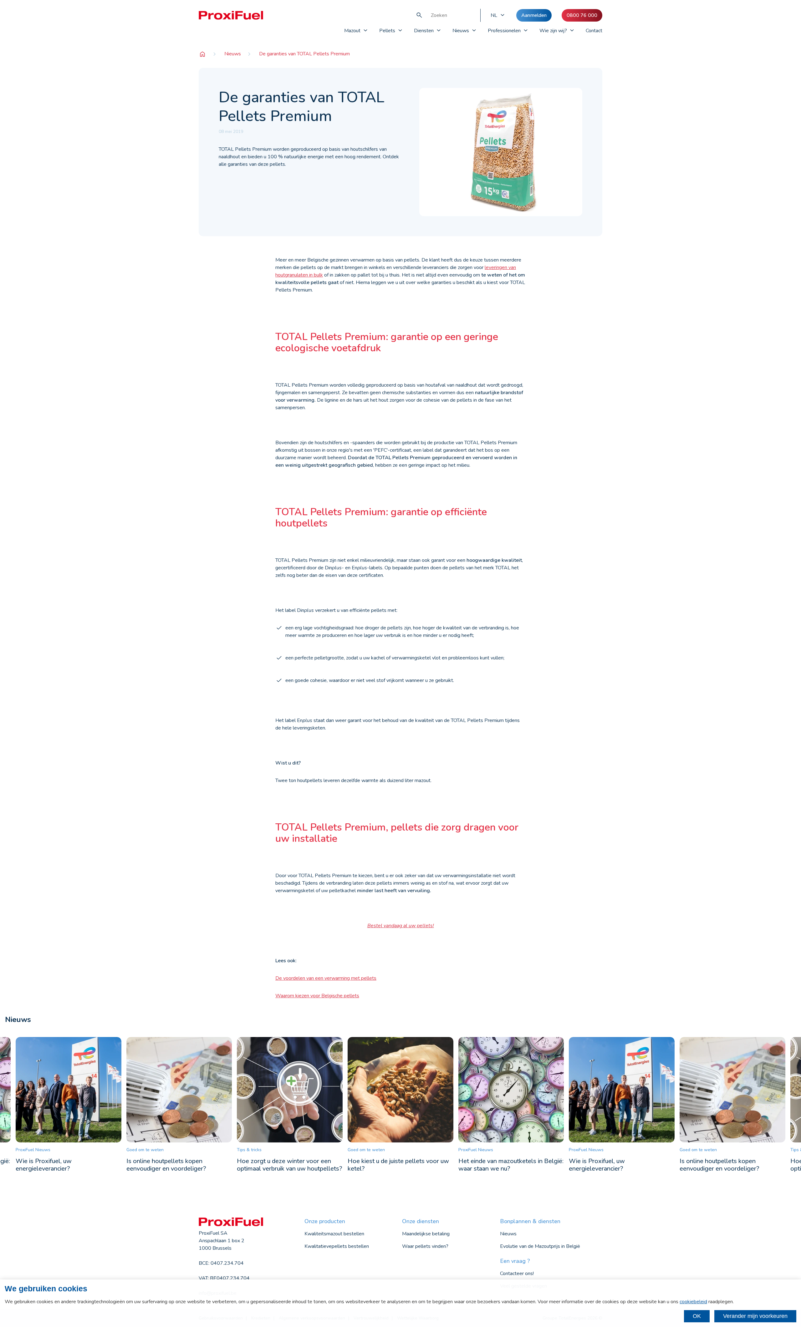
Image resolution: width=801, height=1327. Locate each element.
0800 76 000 (582, 15)
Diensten (424, 30)
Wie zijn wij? (553, 30)
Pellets (387, 30)
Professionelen (504, 30)
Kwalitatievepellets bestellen (336, 1246)
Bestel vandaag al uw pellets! (400, 925)
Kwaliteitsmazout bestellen (334, 1233)
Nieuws (460, 30)
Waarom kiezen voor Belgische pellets (317, 995)
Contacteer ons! (517, 1273)
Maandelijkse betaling (426, 1233)
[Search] (419, 15)
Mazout (352, 30)
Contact (594, 30)
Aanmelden (534, 15)
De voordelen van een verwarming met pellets (325, 978)
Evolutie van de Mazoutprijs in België (540, 1246)
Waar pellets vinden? (425, 1246)
